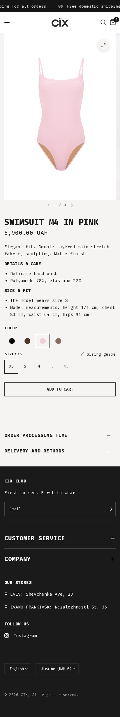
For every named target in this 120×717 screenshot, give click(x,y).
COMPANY (17, 558)
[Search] (103, 22)
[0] (112, 22)
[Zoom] (103, 45)
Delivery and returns (34, 451)
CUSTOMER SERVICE (34, 538)
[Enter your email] (110, 509)
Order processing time (36, 435)
